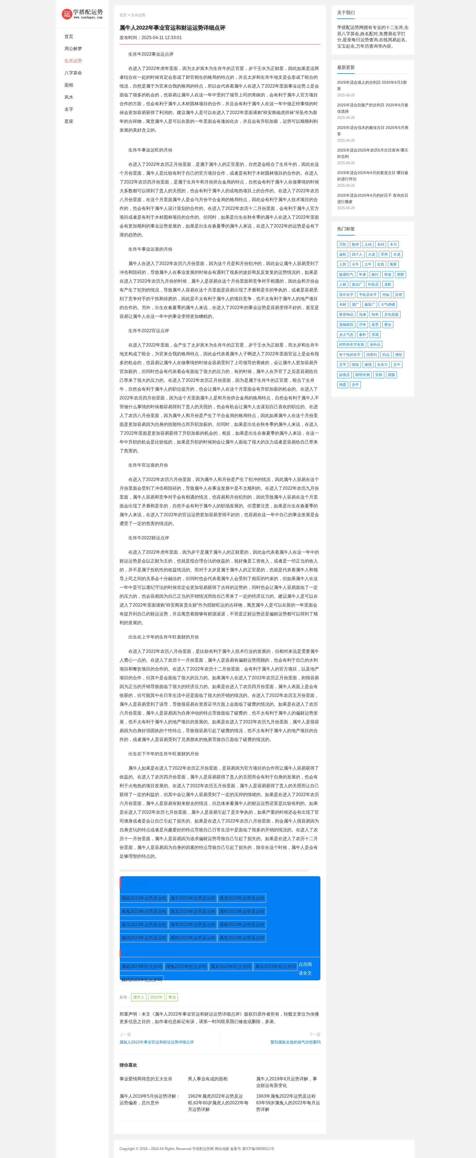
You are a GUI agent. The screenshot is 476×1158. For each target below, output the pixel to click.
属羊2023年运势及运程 (192, 924)
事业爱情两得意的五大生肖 (146, 1078)
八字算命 (73, 73)
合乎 (355, 385)
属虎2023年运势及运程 (241, 898)
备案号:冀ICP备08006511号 (252, 1149)
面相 (68, 85)
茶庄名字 (346, 295)
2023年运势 (135, 883)
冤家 (393, 264)
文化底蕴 (391, 314)
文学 (342, 364)
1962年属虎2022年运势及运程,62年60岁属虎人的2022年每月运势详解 (218, 1103)
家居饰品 (346, 314)
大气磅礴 (388, 304)
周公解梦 (73, 48)
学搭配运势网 (203, 1149)
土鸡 (368, 244)
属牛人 (139, 997)
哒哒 (355, 364)
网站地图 (222, 1149)
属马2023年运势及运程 (143, 924)
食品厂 (357, 284)
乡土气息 (346, 334)
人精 (342, 284)
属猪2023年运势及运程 (241, 937)
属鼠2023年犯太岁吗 (141, 966)
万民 (342, 244)
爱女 (387, 325)
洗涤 (362, 314)
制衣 (375, 314)
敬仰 (355, 244)
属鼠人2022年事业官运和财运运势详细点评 (157, 1042)
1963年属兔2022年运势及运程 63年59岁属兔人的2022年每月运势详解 (288, 1103)
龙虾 (387, 284)
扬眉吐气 (346, 274)
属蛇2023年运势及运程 (241, 911)
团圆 (391, 375)
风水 (68, 97)
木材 (342, 304)
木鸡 (380, 244)
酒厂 (355, 304)
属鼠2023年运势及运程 (143, 898)
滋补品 (375, 344)
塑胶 (400, 274)
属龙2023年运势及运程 (192, 911)
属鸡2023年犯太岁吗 (141, 979)
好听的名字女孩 (351, 344)
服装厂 (369, 304)
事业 (172, 997)
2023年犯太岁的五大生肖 (150, 953)
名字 (68, 109)
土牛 (368, 264)
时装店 (373, 284)
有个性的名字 (350, 355)
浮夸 (362, 325)
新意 (375, 325)
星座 (68, 121)
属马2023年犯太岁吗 (275, 966)
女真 (380, 264)
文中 (397, 364)
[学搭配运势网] (82, 14)
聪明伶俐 (362, 375)
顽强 (368, 364)
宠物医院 (346, 325)
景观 (375, 334)
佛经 (398, 355)
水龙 (397, 254)
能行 (375, 274)
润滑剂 (371, 355)
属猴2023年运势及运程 (241, 924)
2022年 (156, 997)
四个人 (357, 254)
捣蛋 (342, 385)
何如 (386, 295)
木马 (393, 244)
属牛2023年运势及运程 (192, 898)
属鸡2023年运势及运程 (143, 937)
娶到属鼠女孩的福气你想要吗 (296, 1042)
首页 (68, 36)
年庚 (362, 274)
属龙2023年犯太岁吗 (230, 966)
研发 (387, 274)
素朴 (362, 334)
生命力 (382, 364)
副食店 (344, 375)
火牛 (355, 264)
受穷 (384, 254)
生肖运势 (73, 60)
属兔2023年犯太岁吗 (186, 966)
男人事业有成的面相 (208, 1078)
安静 (378, 375)
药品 (386, 355)
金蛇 (342, 254)
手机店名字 (368, 295)
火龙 (371, 254)
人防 (342, 264)
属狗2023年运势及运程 (192, 937)
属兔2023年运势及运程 (143, 911)
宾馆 (398, 295)
